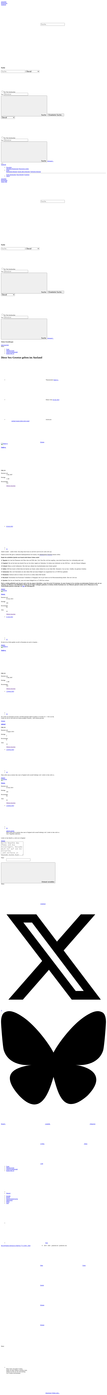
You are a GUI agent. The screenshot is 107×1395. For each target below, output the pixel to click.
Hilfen (8, 1201)
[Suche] (84, 24)
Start (7, 1203)
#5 (7, 828)
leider (21, 421)
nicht (24, 421)
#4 (7, 772)
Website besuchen (10, 485)
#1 (7, 549)
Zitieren (3, 589)
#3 (7, 714)
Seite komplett (5, 345)
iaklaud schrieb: (10, 831)
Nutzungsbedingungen (12, 1199)
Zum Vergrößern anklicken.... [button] (14, 834)
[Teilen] (25, 547)
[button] (35, 92)
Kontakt (8, 1196)
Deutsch (8, 1193)
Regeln (8, 1197)
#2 (7, 639)
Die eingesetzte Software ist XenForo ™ (15, 1245)
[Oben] (25, 1223)
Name (2, 857)
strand (27, 421)
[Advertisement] (53, 506)
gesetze (18, 421)
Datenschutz (9, 1200)
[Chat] (20, 64)
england (13, 421)
